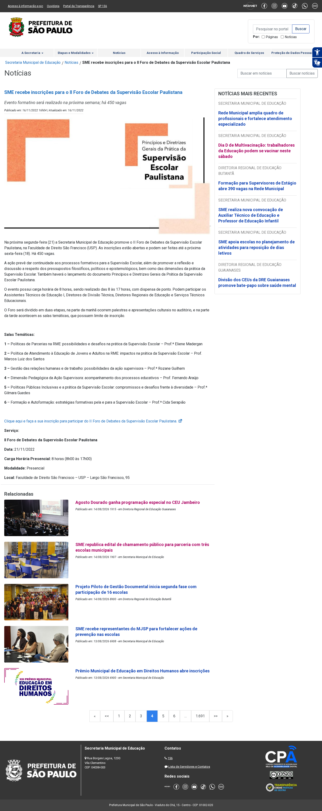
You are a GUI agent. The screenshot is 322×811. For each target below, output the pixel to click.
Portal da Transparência (78, 6)
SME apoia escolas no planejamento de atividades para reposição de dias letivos (256, 247)
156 (170, 758)
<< (107, 716)
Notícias (291, 37)
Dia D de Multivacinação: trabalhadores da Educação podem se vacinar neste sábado (256, 151)
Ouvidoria (53, 6)
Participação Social (206, 53)
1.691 (200, 716)
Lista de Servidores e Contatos (189, 766)
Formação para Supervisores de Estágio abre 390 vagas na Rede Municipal (257, 186)
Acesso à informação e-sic (25, 6)
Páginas (272, 37)
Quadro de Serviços (249, 53)
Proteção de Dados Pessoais (292, 53)
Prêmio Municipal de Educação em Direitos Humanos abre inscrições (143, 670)
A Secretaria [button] (31, 53)
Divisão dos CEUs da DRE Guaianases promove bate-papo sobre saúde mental (257, 282)
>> (216, 716)
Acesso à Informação (163, 53)
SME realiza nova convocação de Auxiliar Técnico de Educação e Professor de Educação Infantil (250, 215)
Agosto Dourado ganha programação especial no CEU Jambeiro (137, 502)
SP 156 (102, 6)
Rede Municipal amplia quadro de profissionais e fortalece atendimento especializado (255, 118)
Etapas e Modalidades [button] (74, 53)
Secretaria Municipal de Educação (33, 62)
